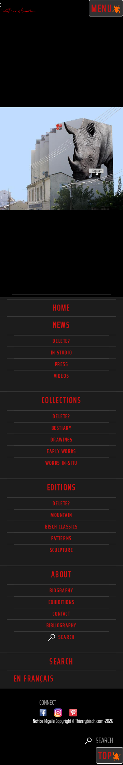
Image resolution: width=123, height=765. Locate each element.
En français (34, 678)
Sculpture (61, 550)
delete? (61, 341)
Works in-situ (61, 463)
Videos (61, 376)
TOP (105, 755)
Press (61, 364)
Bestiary (62, 428)
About (61, 574)
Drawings (62, 439)
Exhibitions (62, 602)
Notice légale (44, 721)
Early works (61, 451)
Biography (61, 590)
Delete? (61, 503)
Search (66, 637)
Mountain (61, 515)
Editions (61, 487)
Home (61, 307)
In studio (61, 352)
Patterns (61, 538)
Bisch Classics (61, 526)
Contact (61, 613)
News (61, 324)
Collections (61, 400)
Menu (102, 8)
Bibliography (61, 625)
